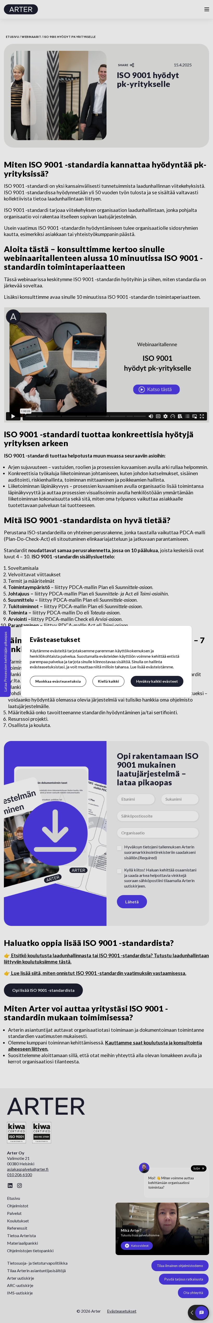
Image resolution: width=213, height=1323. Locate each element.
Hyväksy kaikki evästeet (157, 681)
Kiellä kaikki (108, 681)
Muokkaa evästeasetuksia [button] (58, 681)
